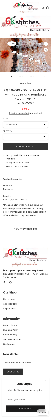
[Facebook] (4, 282)
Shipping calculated (19, 113)
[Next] (44, 76)
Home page (9, 299)
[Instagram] (10, 282)
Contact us (9, 344)
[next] (47, 27)
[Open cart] (47, 7)
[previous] (4, 27)
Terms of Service (12, 339)
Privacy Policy (10, 334)
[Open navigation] (3, 8)
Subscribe (25, 408)
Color (6, 118)
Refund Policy (10, 325)
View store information (17, 166)
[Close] (46, 381)
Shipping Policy (10, 329)
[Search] (43, 8)
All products (9, 308)
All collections (10, 303)
